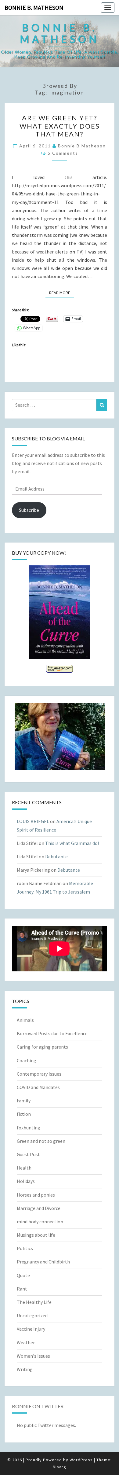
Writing (25, 1369)
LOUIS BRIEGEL (33, 821)
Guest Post (28, 1154)
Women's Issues (33, 1356)
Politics (25, 1248)
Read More (61, 292)
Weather (26, 1342)
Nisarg (59, 1467)
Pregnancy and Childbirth (43, 1262)
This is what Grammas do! (72, 843)
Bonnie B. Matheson (34, 7)
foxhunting (28, 1128)
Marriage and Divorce (38, 1208)
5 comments (63, 153)
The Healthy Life (34, 1302)
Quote (23, 1275)
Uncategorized (32, 1315)
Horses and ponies (36, 1195)
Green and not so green (41, 1141)
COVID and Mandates (38, 1087)
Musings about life (36, 1235)
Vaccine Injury (31, 1329)
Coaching (26, 1060)
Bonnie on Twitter (37, 1406)
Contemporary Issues (39, 1074)
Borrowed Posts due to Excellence (52, 1033)
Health (24, 1168)
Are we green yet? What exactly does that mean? (60, 126)
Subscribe (29, 510)
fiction (24, 1114)
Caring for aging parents (42, 1047)
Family (24, 1101)
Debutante (56, 856)
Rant (22, 1289)
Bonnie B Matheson (82, 145)
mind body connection (40, 1221)
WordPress (81, 1460)
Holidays (26, 1181)
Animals (25, 1020)
